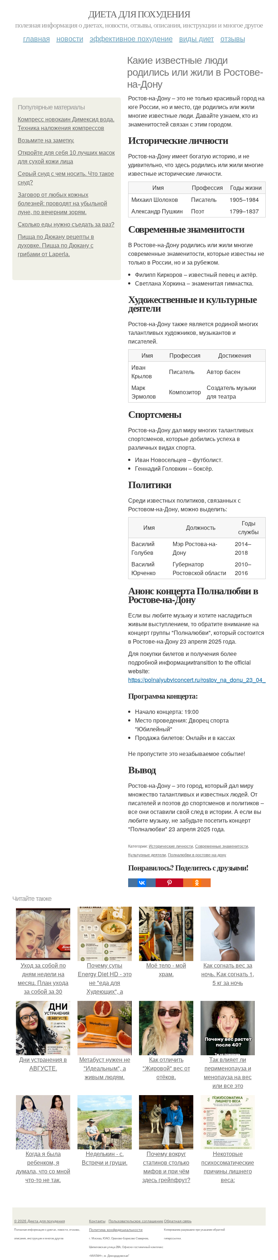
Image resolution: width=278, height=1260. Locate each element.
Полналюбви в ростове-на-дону (197, 854)
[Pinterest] (169, 882)
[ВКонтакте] (142, 882)
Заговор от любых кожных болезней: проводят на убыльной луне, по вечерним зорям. (62, 203)
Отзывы (232, 38)
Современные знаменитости (221, 846)
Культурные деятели (147, 854)
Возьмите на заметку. (46, 140)
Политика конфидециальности (116, 1229)
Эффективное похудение (131, 38)
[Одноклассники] (197, 882)
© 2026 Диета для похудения (39, 1220)
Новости (69, 38)
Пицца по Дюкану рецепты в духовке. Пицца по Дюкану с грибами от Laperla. (56, 245)
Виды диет (196, 38)
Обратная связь (177, 1220)
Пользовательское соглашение (136, 1220)
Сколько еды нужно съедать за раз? (66, 224)
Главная (36, 38)
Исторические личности (171, 846)
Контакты (97, 1220)
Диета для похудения (139, 14)
